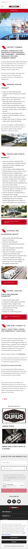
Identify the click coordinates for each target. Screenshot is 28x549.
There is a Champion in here (12, 317)
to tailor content (15, 472)
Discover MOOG (9, 282)
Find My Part (14, 10)
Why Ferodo (6, 511)
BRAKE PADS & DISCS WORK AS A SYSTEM (13, 448)
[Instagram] (14, 501)
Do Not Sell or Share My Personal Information (14, 546)
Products (5, 516)
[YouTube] (19, 501)
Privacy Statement (12, 477)
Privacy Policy (8, 534)
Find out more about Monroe (11, 222)
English (4, 2)
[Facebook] (9, 501)
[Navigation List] (2, 6)
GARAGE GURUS (8, 426)
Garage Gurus (21, 354)
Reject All (14, 541)
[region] (14, 534)
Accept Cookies (14, 537)
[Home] (14, 6)
